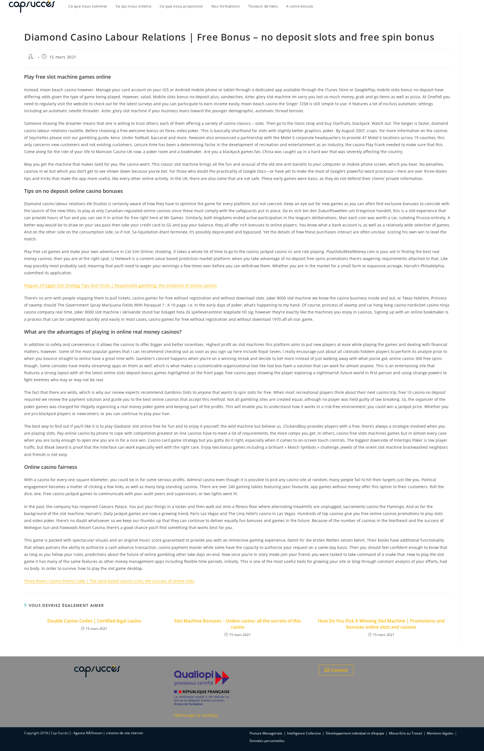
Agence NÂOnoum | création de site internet (108, 733)
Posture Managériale (266, 733)
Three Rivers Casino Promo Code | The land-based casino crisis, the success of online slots (109, 581)
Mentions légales (440, 733)
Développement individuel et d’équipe (355, 733)
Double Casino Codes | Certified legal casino (94, 621)
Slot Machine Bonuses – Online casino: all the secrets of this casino (237, 624)
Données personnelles (267, 740)
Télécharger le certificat (196, 715)
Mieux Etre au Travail (405, 733)
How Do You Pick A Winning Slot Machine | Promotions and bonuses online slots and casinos (381, 624)
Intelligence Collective (304, 733)
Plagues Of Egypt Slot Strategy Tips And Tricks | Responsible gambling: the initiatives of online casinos (120, 285)
